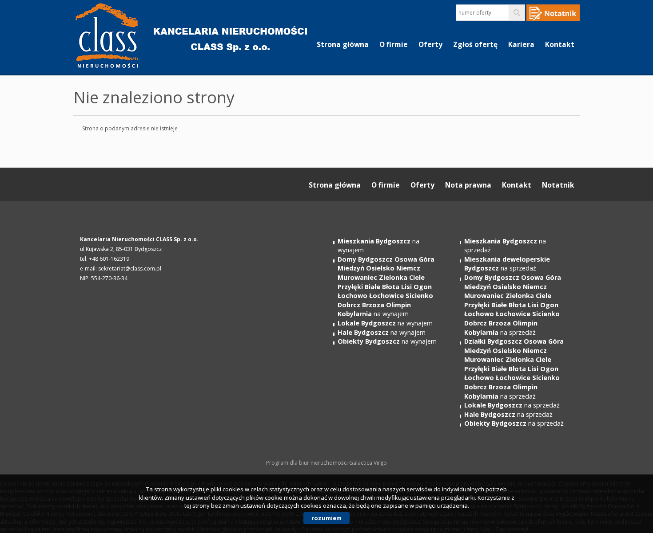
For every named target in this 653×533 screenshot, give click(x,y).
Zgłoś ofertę (475, 44)
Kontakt (559, 44)
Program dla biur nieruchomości (307, 462)
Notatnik (558, 185)
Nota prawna (468, 185)
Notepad (553, 12)
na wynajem (386, 286)
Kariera (521, 44)
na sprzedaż (507, 264)
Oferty (430, 44)
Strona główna (343, 44)
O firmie (393, 44)
